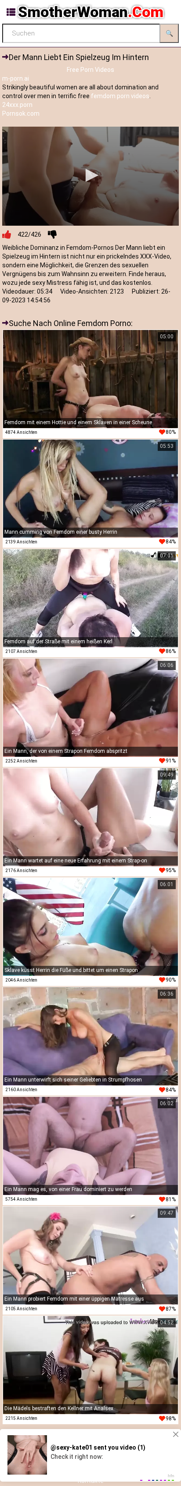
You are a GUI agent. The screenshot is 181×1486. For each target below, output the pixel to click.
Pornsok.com (21, 113)
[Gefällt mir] (6, 234)
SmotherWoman (90, 12)
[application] (90, 176)
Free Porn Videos (90, 69)
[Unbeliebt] (52, 234)
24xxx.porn (17, 104)
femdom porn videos (120, 95)
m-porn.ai (15, 78)
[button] (90, 175)
